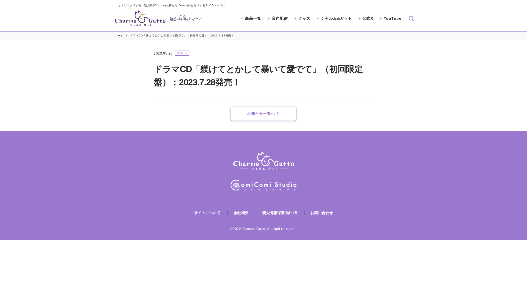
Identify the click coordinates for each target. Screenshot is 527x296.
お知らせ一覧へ (261, 113)
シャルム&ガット (336, 18)
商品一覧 (253, 18)
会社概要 (241, 212)
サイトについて (207, 212)
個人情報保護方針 (277, 212)
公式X (368, 18)
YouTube (393, 18)
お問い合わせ (321, 212)
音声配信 (280, 18)
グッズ (304, 18)
